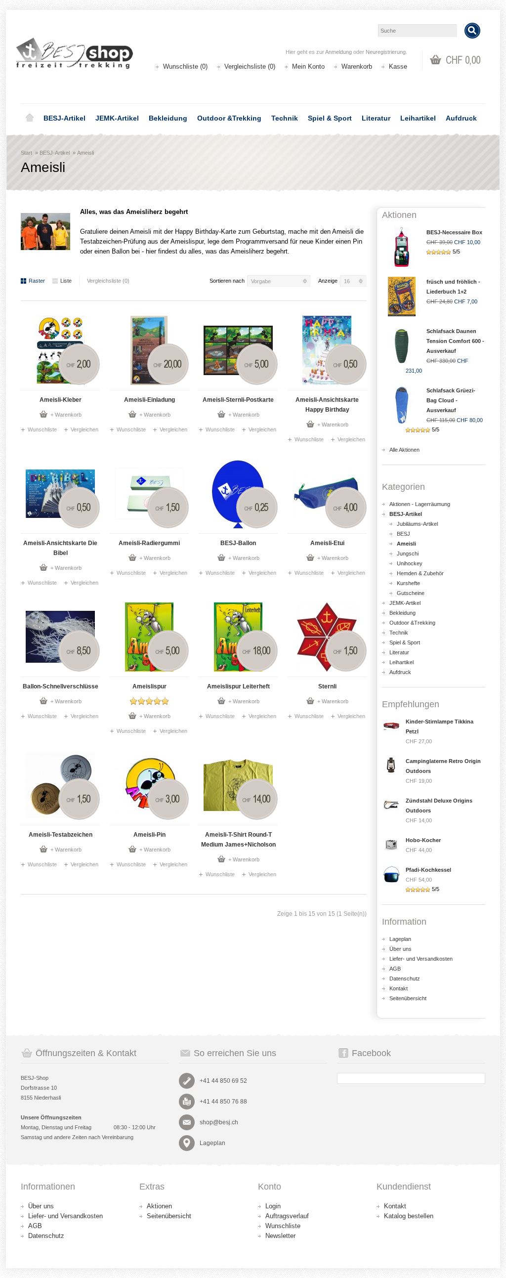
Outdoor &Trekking (229, 118)
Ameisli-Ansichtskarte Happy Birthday (327, 404)
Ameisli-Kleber (61, 399)
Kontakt (398, 988)
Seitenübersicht (407, 998)
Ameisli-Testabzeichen (60, 834)
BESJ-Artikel (64, 118)
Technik (284, 118)
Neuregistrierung (386, 52)
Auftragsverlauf (287, 1216)
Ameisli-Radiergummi (149, 543)
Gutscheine (410, 593)
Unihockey (409, 563)
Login (273, 1206)
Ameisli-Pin (149, 834)
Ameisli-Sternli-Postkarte (238, 399)
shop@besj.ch (219, 1122)
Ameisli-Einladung (149, 399)
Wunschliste (42, 429)
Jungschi (408, 553)
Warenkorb (356, 66)
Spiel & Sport (330, 118)
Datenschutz (404, 978)
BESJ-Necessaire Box (454, 232)
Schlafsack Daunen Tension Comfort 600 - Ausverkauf (455, 341)
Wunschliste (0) (185, 66)
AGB (395, 969)
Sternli (327, 686)
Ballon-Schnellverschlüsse (60, 686)
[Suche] (472, 31)
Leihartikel (418, 118)
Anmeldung (338, 52)
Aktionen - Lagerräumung (419, 504)
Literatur (376, 118)
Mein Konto (308, 66)
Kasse (398, 66)
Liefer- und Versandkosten (421, 959)
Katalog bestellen (408, 1216)
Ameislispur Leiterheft (238, 686)
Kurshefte (408, 583)
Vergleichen (84, 429)
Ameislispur (149, 686)
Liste (66, 281)
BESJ (403, 534)
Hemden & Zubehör (420, 573)
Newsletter (280, 1235)
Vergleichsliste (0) (249, 66)
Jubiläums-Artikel (417, 524)
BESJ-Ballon (238, 543)
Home (30, 118)
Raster (37, 281)
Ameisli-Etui (327, 543)
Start (26, 153)
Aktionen (159, 1206)
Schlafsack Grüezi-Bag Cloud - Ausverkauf (450, 400)
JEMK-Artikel (117, 118)
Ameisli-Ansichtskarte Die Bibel (60, 548)
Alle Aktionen (404, 450)
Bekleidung (168, 118)
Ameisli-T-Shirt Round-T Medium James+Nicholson (238, 839)
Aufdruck (461, 118)
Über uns (400, 949)
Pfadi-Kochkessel (428, 870)
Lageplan (400, 939)
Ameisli (85, 153)
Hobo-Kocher (423, 840)
